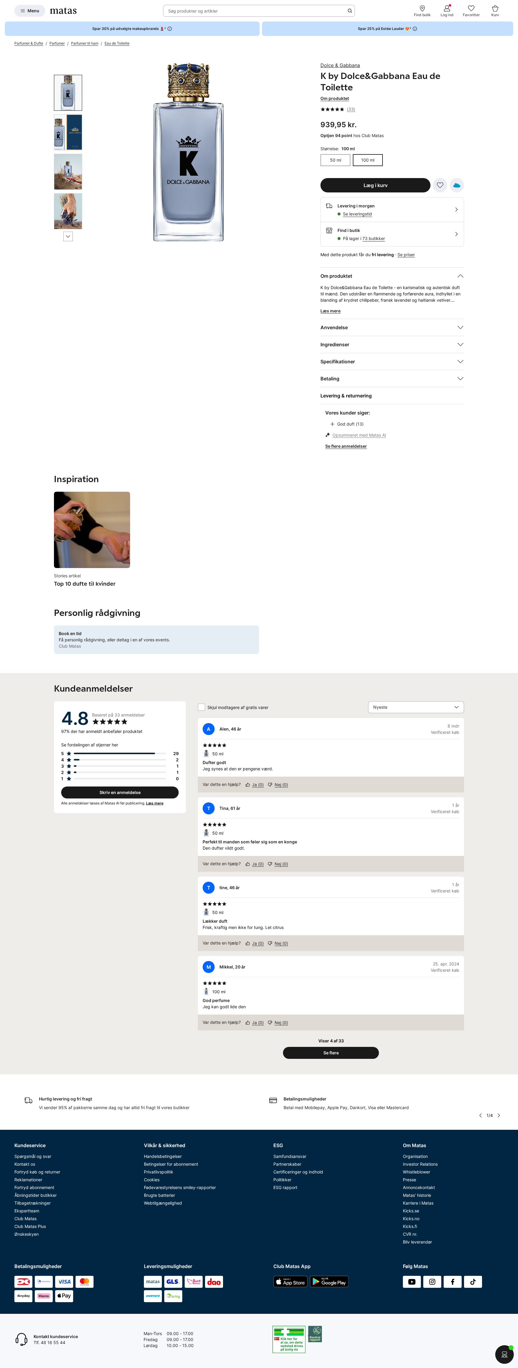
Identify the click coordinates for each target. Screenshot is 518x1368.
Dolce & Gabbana (340, 65)
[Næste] (68, 236)
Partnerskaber (287, 1164)
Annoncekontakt (419, 1187)
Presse (409, 1179)
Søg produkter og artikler (193, 10)
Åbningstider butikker (35, 1195)
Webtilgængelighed (163, 1202)
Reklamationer (28, 1179)
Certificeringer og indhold (298, 1171)
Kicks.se (411, 1210)
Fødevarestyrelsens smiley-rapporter (180, 1187)
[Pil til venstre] (480, 1115)
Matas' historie (417, 1195)
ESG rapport (285, 1187)
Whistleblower (416, 1171)
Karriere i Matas (418, 1202)
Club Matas (25, 1218)
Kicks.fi (410, 1226)
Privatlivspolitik (158, 1171)
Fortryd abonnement (34, 1187)
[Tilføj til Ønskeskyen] (457, 185)
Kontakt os (24, 1164)
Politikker (282, 1179)
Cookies (151, 1179)
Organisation (415, 1156)
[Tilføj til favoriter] (440, 185)
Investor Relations (420, 1164)
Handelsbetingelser (163, 1156)
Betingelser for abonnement (171, 1164)
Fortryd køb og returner (37, 1171)
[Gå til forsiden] (63, 11)
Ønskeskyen (26, 1234)
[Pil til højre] (499, 1115)
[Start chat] (504, 1354)
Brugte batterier (159, 1195)
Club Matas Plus (30, 1226)
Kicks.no (411, 1218)
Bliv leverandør (417, 1241)
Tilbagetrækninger (32, 1202)
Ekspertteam (26, 1210)
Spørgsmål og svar (32, 1156)
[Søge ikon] (350, 11)
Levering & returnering (346, 396)
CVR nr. (410, 1234)
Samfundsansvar (289, 1156)
